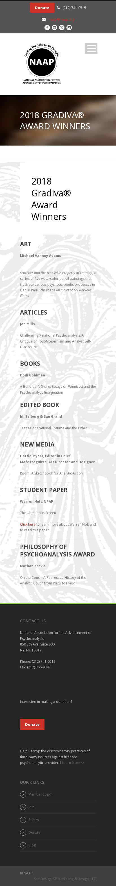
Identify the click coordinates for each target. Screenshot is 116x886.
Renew (33, 819)
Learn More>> (72, 762)
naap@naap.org (61, 19)
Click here (27, 524)
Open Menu (91, 48)
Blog (32, 845)
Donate (42, 7)
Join (31, 807)
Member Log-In (40, 794)
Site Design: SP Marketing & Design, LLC (65, 878)
